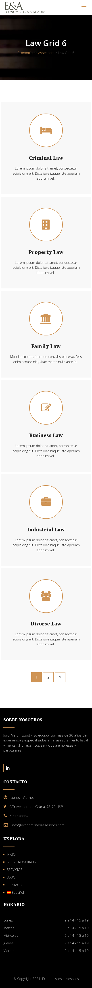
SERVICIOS (15, 869)
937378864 (19, 816)
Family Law (46, 346)
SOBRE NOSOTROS (21, 862)
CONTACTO (15, 885)
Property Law (46, 252)
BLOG (11, 877)
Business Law (46, 435)
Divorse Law (46, 624)
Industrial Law (46, 529)
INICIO (11, 854)
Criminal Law (46, 158)
